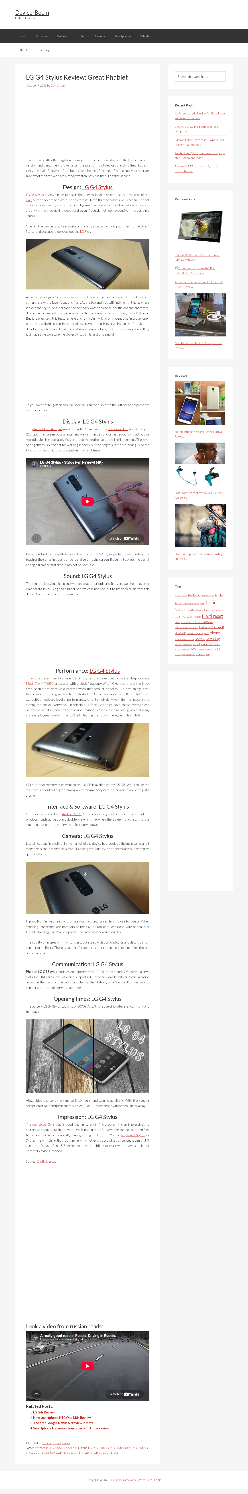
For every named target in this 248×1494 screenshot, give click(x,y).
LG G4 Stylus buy (120, 1447)
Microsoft (217, 627)
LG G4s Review (44, 1412)
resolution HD (118, 429)
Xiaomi (200, 654)
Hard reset (212, 616)
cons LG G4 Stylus (53, 1447)
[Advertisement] (87, 124)
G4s (29, 200)
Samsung (213, 639)
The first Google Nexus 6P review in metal (64, 1423)
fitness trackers (216, 610)
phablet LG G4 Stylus (47, 429)
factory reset (184, 609)
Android (194, 595)
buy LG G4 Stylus (133, 1135)
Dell (202, 603)
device (70, 1447)
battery (186, 603)
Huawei (200, 622)
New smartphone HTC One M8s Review (62, 1418)
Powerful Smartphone (184, 639)
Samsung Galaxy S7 (183, 644)
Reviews (47, 1443)
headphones (182, 622)
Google (196, 616)
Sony (192, 649)
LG (90, 1447)
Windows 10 (188, 654)
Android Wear (207, 595)
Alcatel (184, 595)
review (200, 639)
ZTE (208, 654)
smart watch (214, 644)
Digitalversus (46, 1161)
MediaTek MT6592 (40, 683)
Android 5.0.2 (72, 814)
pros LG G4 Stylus (107, 1452)
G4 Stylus (81, 1447)
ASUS (178, 603)
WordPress (145, 1479)
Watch (178, 654)
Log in (157, 1479)
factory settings (202, 610)
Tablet (216, 649)
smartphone (200, 644)
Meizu (206, 627)
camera (194, 603)
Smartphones (61, 1443)
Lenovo (193, 627)
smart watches (182, 649)
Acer (178, 595)
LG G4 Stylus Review (46, 1452)
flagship (178, 617)
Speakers (209, 649)
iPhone (209, 622)
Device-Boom (32, 12)
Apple (219, 595)
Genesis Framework (123, 1479)
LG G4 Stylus (97, 187)
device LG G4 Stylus (46, 1124)
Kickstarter (181, 627)
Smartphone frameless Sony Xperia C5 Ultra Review (71, 1428)
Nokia (206, 633)
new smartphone (195, 633)
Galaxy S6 (187, 617)
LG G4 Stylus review (40, 195)
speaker (200, 649)
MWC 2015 (180, 633)
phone (91, 1452)
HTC (192, 622)
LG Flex (85, 231)
